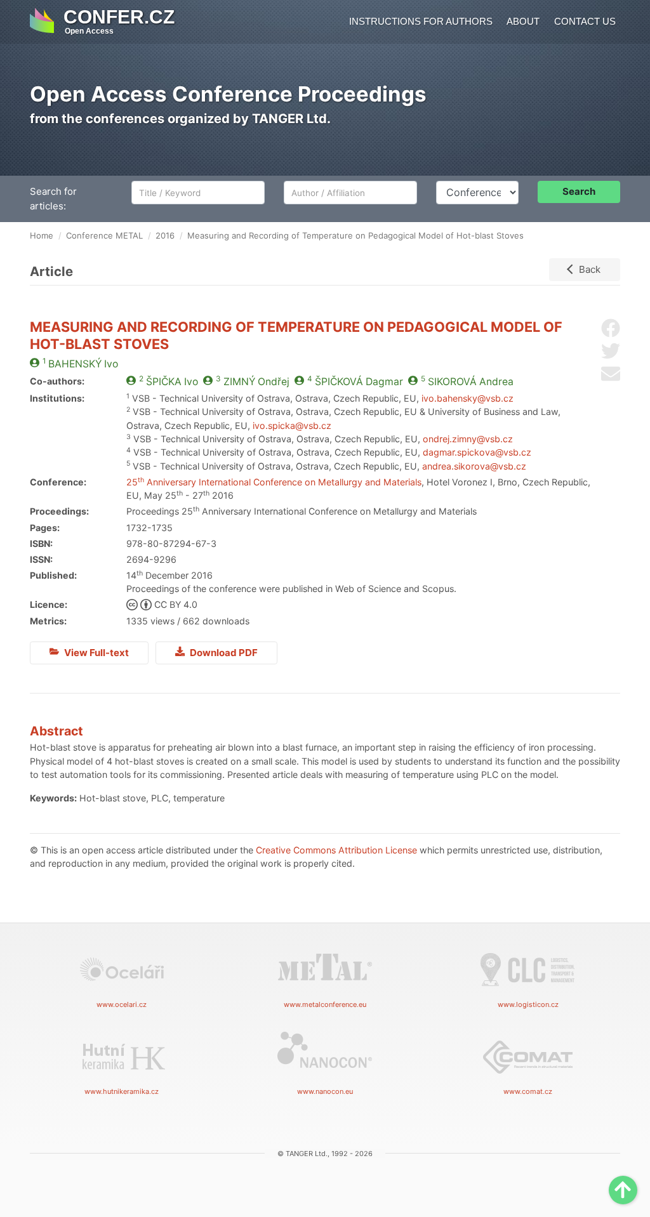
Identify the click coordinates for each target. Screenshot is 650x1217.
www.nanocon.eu (325, 1091)
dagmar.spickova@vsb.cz (477, 452)
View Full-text (95, 653)
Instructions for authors (421, 21)
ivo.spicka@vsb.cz (292, 425)
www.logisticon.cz (528, 1004)
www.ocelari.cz (121, 1004)
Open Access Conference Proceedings (228, 94)
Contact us (585, 21)
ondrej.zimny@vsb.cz (468, 438)
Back (589, 269)
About (523, 21)
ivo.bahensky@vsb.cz (467, 398)
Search (578, 191)
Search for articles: (53, 198)
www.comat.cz (527, 1091)
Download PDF (223, 653)
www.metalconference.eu (325, 1004)
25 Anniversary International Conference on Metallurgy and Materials (273, 482)
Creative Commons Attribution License (336, 850)
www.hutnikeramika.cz (121, 1091)
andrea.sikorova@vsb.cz (474, 466)
